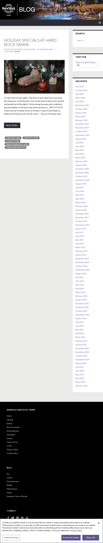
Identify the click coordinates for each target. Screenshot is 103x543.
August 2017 (80, 228)
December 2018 (82, 169)
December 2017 (82, 214)
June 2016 (79, 281)
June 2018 (79, 191)
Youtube (27, 518)
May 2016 (79, 285)
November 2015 (82, 307)
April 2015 (79, 333)
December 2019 (82, 124)
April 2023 (79, 86)
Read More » (12, 125)
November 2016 (82, 262)
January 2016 (81, 300)
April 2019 (79, 154)
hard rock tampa (31, 138)
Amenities (11, 434)
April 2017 (79, 243)
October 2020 (81, 109)
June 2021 (79, 101)
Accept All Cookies (71, 537)
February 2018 (81, 206)
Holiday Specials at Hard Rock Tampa (30, 42)
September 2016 (82, 270)
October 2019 (81, 131)
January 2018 (81, 210)
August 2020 (80, 113)
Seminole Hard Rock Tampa (17, 144)
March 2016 (80, 292)
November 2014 (82, 352)
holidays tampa (12, 141)
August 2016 (80, 273)
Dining (17, 51)
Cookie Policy (12, 453)
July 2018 (79, 187)
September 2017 (82, 225)
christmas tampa (13, 138)
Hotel (9, 416)
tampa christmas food (15, 147)
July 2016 (79, 277)
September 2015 (82, 315)
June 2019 (79, 146)
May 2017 (79, 240)
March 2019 (80, 157)
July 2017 (79, 232)
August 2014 (80, 363)
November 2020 (82, 105)
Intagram (18, 518)
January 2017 (81, 255)
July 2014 (79, 367)
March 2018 (80, 202)
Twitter (13, 518)
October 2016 (81, 266)
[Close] (99, 523)
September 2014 (82, 359)
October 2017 (81, 221)
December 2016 (82, 258)
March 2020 (80, 116)
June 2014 (79, 371)
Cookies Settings (11, 537)
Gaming (10, 420)
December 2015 (82, 303)
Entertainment (13, 431)
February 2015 (81, 341)
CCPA (9, 446)
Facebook (9, 518)
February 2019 (81, 161)
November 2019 (82, 127)
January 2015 (81, 344)
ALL (8, 474)
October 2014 (81, 356)
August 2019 (80, 139)
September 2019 (82, 135)
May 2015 (79, 329)
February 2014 (81, 386)
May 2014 (79, 374)
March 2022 (80, 98)
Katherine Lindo (46, 49)
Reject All (91, 537)
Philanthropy (12, 489)
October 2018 (81, 176)
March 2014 (80, 382)
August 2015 (80, 318)
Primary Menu (100, 23)
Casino (9, 477)
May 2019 (79, 150)
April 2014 (79, 378)
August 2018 (80, 184)
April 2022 (79, 94)
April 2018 (79, 199)
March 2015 (80, 337)
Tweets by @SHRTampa (85, 62)
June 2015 (79, 326)
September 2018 (82, 180)
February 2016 (81, 296)
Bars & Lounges (13, 427)
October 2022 (81, 90)
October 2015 (81, 311)
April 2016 (79, 288)
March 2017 (80, 247)
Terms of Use (12, 442)
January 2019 (81, 165)
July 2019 (79, 142)
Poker (9, 492)
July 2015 (79, 322)
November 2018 (82, 172)
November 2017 (82, 217)
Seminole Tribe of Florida (17, 496)
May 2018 (79, 195)
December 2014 (82, 348)
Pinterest (23, 518)
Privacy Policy (12, 449)
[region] (51, 531)
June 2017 (79, 236)
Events (10, 438)
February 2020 (81, 120)
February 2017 (81, 251)
